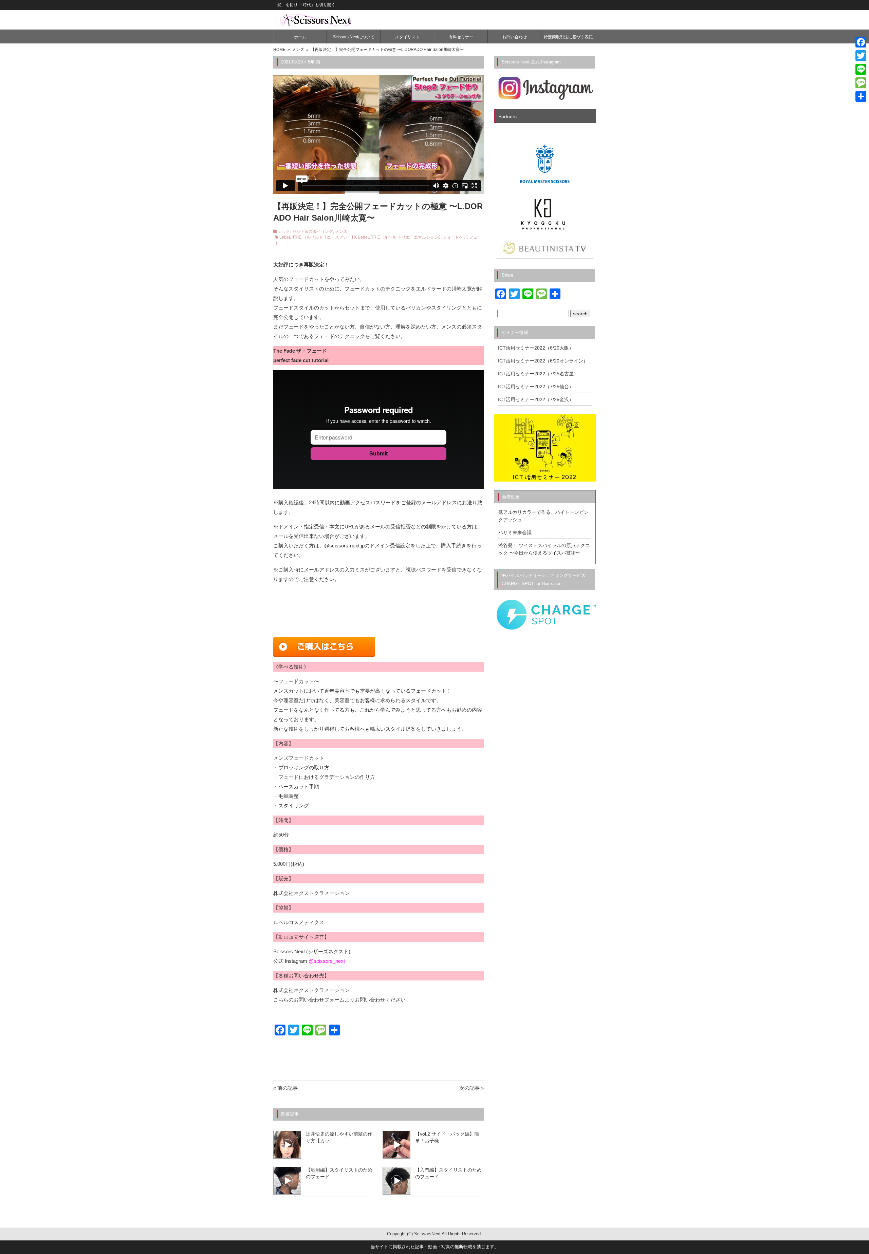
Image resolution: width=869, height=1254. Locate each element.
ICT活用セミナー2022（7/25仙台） (536, 386)
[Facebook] (861, 42)
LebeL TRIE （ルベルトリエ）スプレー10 (317, 237)
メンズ (341, 231)
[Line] (861, 69)
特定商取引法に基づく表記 (568, 37)
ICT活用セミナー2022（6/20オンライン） (543, 360)
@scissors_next (327, 961)
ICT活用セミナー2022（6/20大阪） (536, 348)
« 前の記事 (285, 1088)
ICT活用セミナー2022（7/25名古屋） (538, 373)
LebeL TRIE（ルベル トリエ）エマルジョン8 (399, 237)
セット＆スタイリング (312, 231)
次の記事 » (471, 1088)
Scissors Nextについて (353, 37)
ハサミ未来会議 (515, 532)
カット (284, 231)
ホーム (300, 37)
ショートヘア (455, 237)
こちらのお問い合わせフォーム (309, 1000)
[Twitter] (861, 55)
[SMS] (861, 83)
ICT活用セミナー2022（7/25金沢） (536, 399)
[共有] (861, 96)
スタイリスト (407, 37)
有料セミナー (461, 37)
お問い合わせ (514, 37)
